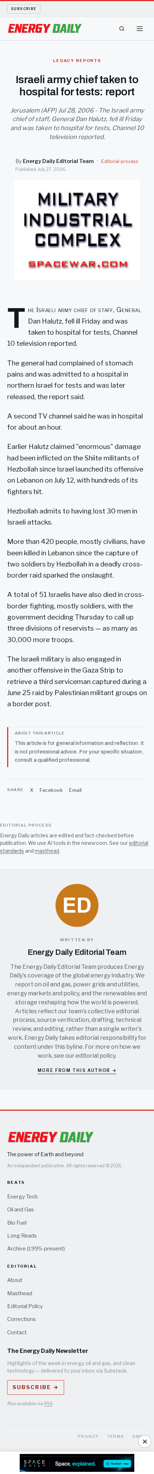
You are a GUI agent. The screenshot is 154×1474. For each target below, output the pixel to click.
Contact (17, 1332)
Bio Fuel (17, 1223)
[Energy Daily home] (44, 28)
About (15, 1280)
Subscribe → (36, 1387)
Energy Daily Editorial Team (58, 161)
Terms (115, 1436)
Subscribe (24, 8)
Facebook (51, 790)
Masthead (19, 1293)
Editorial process (119, 161)
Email (75, 790)
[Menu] (140, 28)
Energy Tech (22, 1196)
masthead (47, 851)
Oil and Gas (20, 1209)
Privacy (88, 1436)
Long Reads (22, 1236)
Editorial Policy (25, 1306)
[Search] (121, 28)
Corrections (21, 1319)
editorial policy (95, 1055)
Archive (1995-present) (36, 1248)
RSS (48, 1403)
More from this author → (77, 1070)
